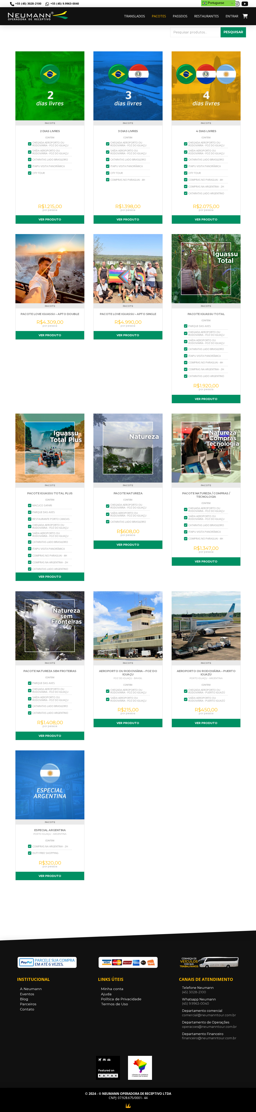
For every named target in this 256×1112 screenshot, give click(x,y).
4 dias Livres (206, 131)
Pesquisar (233, 32)
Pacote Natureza (128, 493)
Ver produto (50, 219)
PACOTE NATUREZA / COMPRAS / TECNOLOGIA (206, 495)
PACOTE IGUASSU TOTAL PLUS (50, 493)
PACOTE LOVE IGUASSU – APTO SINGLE (128, 314)
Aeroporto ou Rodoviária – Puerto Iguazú (206, 672)
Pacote (50, 123)
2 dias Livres (50, 131)
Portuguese (215, 3)
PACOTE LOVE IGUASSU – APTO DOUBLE (50, 314)
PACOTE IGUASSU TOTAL (206, 314)
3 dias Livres (128, 131)
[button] (245, 16)
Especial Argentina (50, 830)
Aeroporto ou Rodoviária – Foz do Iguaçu (128, 672)
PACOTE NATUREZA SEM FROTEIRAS (49, 671)
